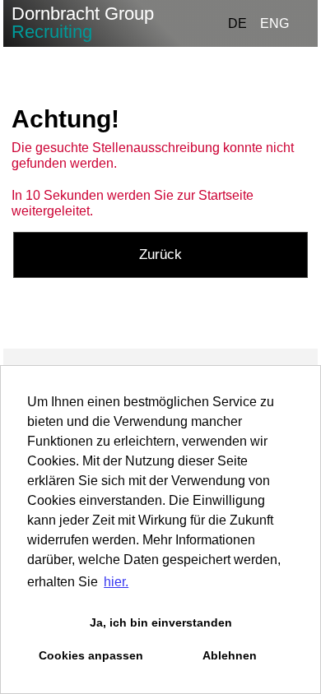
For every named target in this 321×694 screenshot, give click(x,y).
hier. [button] (116, 582)
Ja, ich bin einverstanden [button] (161, 622)
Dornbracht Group (83, 22)
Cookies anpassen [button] (91, 655)
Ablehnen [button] (229, 655)
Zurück (160, 254)
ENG (274, 23)
